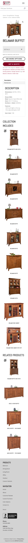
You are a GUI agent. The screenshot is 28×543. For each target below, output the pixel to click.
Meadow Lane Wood (15, 69)
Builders (18, 67)
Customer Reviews (8, 495)
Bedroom (5, 465)
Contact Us (6, 505)
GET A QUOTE (14, 64)
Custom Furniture (7, 499)
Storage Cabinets (15, 71)
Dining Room (6, 469)
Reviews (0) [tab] (7, 83)
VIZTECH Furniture (19, 540)
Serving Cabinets (7, 71)
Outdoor (5, 478)
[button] (22, 22)
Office (4, 475)
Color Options (6, 502)
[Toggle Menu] (23, 3)
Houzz (4, 509)
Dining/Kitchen (10, 15)
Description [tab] (7, 80)
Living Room (6, 472)
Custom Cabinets (7, 481)
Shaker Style (15, 73)
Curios (9, 17)
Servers (22, 69)
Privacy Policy (20, 539)
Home (4, 15)
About (4, 492)
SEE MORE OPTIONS (14, 59)
